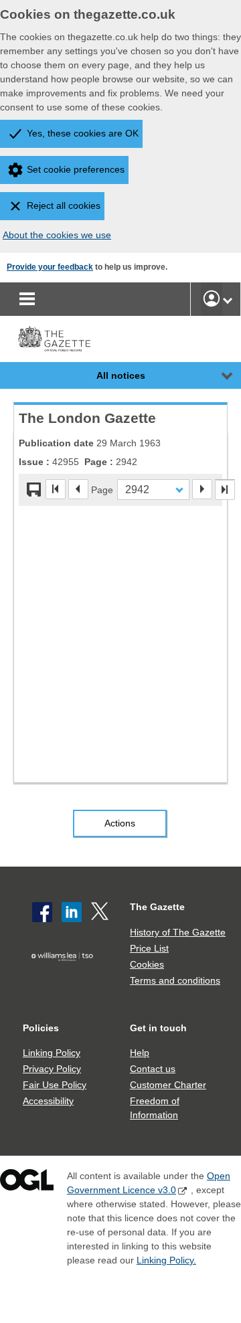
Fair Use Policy (54, 1084)
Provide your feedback (50, 267)
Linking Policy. (166, 1260)
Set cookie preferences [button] (76, 169)
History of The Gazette (178, 932)
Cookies (147, 964)
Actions (119, 823)
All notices (120, 375)
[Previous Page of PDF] (78, 489)
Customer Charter (168, 1084)
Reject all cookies (63, 205)
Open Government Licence (27, 1183)
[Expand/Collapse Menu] (217, 375)
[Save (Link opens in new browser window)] (34, 490)
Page (102, 489)
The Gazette (157, 906)
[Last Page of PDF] (225, 490)
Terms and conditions (175, 980)
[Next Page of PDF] (202, 489)
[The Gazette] (54, 339)
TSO (64, 976)
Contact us (152, 1068)
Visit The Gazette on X (101, 912)
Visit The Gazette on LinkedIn (72, 912)
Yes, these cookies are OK (83, 133)
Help (139, 1052)
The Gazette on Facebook (42, 912)
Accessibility (48, 1100)
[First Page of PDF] (56, 489)
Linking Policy (51, 1052)
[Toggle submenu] (227, 299)
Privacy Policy (52, 1068)
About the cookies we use (57, 235)
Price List (149, 948)
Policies (41, 1028)
